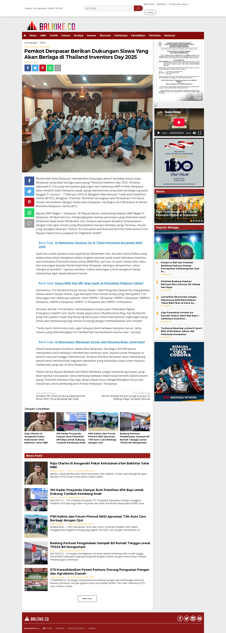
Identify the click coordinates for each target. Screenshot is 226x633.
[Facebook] (180, 619)
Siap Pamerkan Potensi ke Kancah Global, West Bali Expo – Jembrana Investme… (180, 315)
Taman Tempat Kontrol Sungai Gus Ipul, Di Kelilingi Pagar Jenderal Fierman (125, 396)
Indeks (91, 628)
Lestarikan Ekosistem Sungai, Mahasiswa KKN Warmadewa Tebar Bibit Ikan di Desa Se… (179, 299)
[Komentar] (57, 68)
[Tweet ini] (35, 68)
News (36, 62)
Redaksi (60, 628)
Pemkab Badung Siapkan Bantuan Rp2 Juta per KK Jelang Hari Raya (180, 284)
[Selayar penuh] (199, 133)
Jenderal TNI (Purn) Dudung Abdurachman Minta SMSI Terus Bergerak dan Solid (60, 396)
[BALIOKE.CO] (49, 23)
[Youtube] (199, 619)
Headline (54, 471)
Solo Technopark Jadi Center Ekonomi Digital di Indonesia (177, 213)
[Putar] (158, 133)
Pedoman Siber (76, 628)
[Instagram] (192, 619)
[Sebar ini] (27, 68)
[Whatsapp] (50, 68)
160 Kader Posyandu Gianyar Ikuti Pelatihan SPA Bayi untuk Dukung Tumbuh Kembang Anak (97, 492)
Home (48, 628)
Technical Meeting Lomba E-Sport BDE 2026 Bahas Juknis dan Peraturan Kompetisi (181, 331)
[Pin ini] (42, 68)
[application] (179, 122)
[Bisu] (194, 133)
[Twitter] (186, 619)
